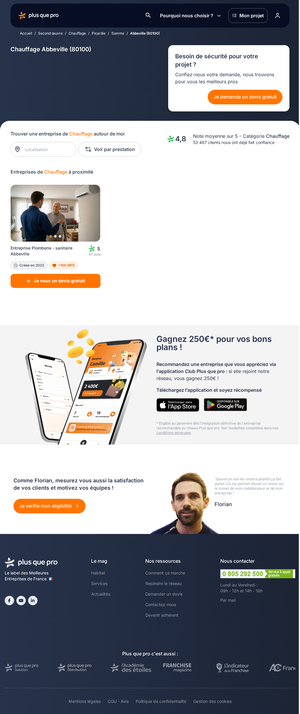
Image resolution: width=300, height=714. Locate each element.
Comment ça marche (165, 572)
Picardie (98, 33)
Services (99, 583)
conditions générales (173, 432)
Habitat (98, 572)
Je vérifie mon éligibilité (46, 506)
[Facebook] (9, 600)
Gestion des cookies (212, 701)
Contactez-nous (160, 604)
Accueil (26, 33)
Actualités (100, 593)
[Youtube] (21, 600)
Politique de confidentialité (161, 701)
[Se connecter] (277, 15)
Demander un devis (164, 593)
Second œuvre (50, 33)
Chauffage (77, 33)
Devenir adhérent (161, 615)
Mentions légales (85, 701)
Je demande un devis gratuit (245, 97)
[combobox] (46, 149)
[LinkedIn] (33, 600)
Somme (117, 33)
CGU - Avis (118, 701)
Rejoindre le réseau (163, 583)
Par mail (228, 600)
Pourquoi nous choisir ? (186, 15)
